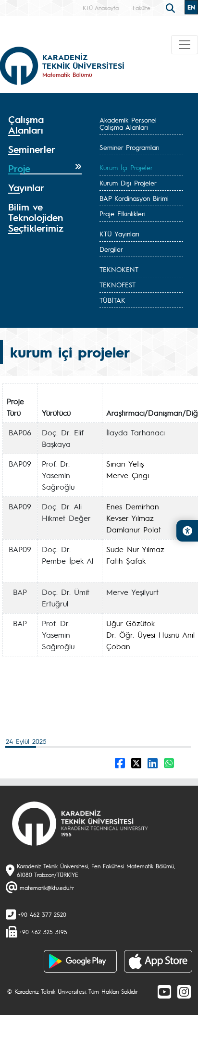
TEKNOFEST (117, 284)
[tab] (44, 125)
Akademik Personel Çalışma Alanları (128, 123)
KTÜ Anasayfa (101, 8)
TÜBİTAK (112, 300)
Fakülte (141, 8)
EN (191, 7)
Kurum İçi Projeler (126, 167)
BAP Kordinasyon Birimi (134, 198)
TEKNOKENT (118, 269)
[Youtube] (164, 991)
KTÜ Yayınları (119, 233)
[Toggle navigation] (184, 44)
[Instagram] (184, 991)
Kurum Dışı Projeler (128, 182)
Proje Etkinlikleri (122, 213)
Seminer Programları (129, 147)
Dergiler (111, 249)
